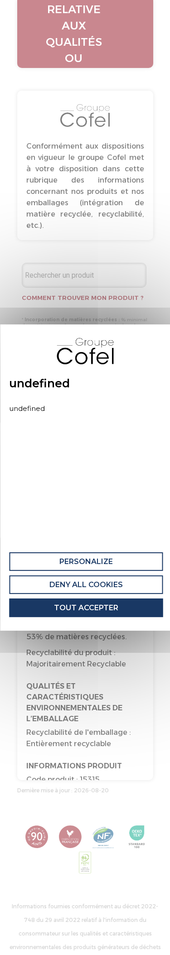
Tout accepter (86, 607)
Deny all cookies (86, 584)
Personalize (86, 561)
